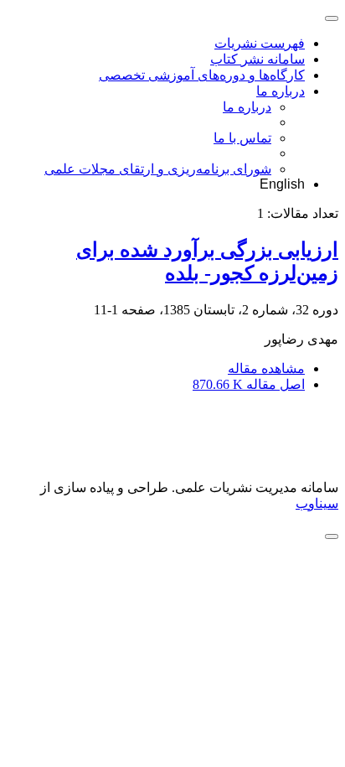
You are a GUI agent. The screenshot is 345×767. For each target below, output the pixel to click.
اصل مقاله (249, 384)
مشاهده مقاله (266, 368)
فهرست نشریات (259, 43)
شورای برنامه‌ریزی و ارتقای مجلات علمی (157, 169)
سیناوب (317, 503)
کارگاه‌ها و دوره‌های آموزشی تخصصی (202, 75)
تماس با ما (242, 138)
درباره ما (280, 91)
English (282, 184)
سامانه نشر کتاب (257, 59)
